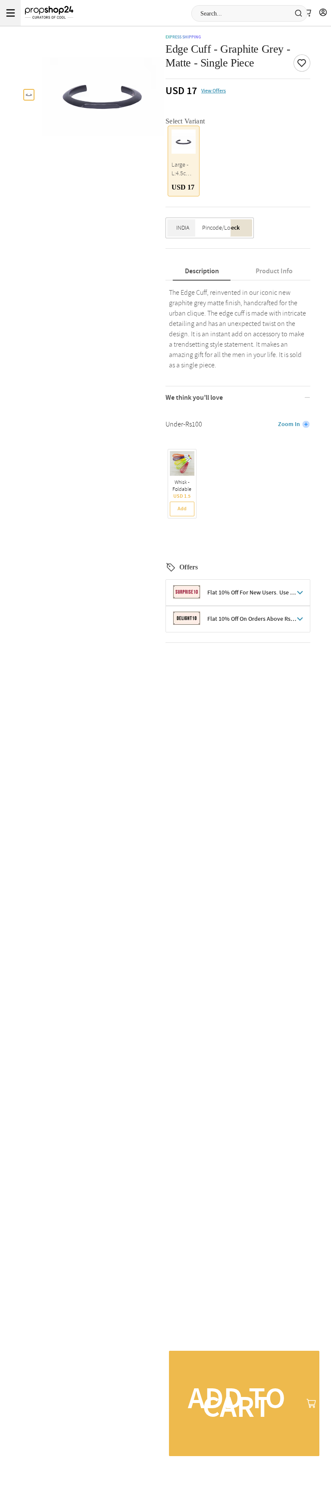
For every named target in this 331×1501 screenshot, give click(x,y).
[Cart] (307, 13)
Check (232, 228)
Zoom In (289, 424)
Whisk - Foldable (181, 486)
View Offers (213, 91)
